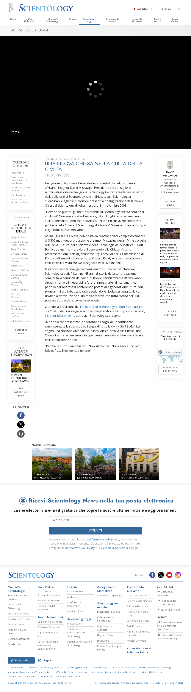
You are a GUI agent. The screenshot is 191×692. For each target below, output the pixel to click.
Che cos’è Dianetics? (19, 613)
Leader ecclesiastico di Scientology (80, 643)
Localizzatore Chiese (108, 611)
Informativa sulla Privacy (104, 539)
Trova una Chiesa (170, 609)
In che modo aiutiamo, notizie (19, 201)
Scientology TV (145, 9)
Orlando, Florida (19, 301)
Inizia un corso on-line (123, 667)
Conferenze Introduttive (74, 604)
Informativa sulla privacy (107, 682)
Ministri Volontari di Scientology (155, 667)
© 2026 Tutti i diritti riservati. (40, 682)
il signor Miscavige (58, 316)
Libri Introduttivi (75, 591)
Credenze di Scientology (14, 606)
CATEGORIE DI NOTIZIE (21, 164)
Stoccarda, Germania (16, 295)
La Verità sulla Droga (138, 620)
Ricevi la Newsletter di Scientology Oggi (170, 636)
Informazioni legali (174, 682)
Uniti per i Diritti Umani (151, 672)
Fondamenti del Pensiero (46, 607)
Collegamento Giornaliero (107, 589)
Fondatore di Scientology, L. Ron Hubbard (109, 307)
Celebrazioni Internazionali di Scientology (19, 180)
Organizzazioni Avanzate (105, 627)
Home (13, 19)
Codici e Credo (16, 624)
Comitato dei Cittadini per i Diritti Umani (60, 676)
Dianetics (32, 667)
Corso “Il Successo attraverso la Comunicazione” (47, 645)
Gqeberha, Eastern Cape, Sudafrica (20, 243)
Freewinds (103, 640)
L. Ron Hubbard (29, 20)
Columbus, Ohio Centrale (19, 276)
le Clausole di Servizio (111, 548)
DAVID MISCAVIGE (170, 173)
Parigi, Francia (18, 249)
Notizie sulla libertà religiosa (20, 189)
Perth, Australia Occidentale (18, 307)
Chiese (72, 19)
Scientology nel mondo (107, 605)
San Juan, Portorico (20, 237)
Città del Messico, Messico (19, 260)
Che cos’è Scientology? (53, 20)
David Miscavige (100, 667)
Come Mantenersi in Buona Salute (139, 650)
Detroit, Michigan (19, 289)
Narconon (83, 672)
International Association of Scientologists (29, 672)
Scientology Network (51, 667)
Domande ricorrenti (137, 20)
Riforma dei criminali (138, 606)
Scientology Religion (77, 667)
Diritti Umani (133, 626)
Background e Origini (19, 619)
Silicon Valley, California (17, 315)
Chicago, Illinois (19, 254)
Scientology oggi (89, 20)
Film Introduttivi (75, 611)
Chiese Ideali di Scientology (105, 619)
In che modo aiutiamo (112, 20)
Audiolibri (72, 597)
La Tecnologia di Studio (140, 601)
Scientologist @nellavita (110, 595)
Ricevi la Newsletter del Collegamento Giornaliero (170, 626)
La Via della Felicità (137, 595)
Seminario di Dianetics (49, 621)
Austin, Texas (17, 265)
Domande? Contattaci (165, 593)
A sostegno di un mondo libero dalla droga (114, 672)
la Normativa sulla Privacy (78, 548)
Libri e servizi (157, 20)
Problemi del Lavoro (48, 600)
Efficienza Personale (48, 627)
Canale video (15, 644)
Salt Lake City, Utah (20, 321)
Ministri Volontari (136, 640)
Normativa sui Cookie (131, 682)
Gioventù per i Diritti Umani (22, 676)
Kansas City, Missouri (17, 283)
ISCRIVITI (95, 530)
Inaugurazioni (17, 172)
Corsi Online (174, 20)
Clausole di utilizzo (153, 682)
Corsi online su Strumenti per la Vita (48, 593)
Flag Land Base (105, 635)
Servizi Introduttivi (50, 617)
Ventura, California (20, 270)
